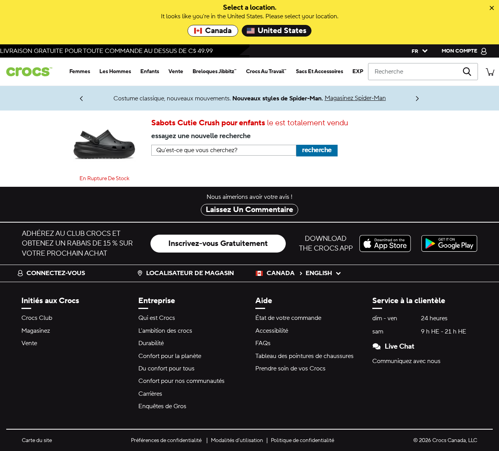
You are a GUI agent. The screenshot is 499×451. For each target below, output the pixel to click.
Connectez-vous (56, 273)
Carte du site (37, 440)
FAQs (263, 343)
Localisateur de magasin (190, 273)
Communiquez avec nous (406, 361)
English (319, 273)
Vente (29, 343)
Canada (218, 31)
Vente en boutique (31, 95)
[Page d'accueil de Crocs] (32, 72)
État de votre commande (288, 318)
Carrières (150, 394)
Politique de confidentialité (302, 440)
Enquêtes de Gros (162, 406)
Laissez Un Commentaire (249, 210)
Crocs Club (36, 318)
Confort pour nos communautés (181, 381)
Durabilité (151, 343)
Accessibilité (271, 331)
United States (282, 31)
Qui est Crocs (156, 318)
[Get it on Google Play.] (449, 243)
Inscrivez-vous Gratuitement (218, 244)
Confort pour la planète (169, 356)
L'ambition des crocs (165, 331)
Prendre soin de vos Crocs (290, 368)
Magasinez (35, 331)
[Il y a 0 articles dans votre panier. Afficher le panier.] (490, 71)
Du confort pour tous (166, 368)
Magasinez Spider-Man (355, 98)
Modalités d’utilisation (237, 440)
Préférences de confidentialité (166, 440)
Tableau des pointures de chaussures (304, 356)
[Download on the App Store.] (387, 243)
